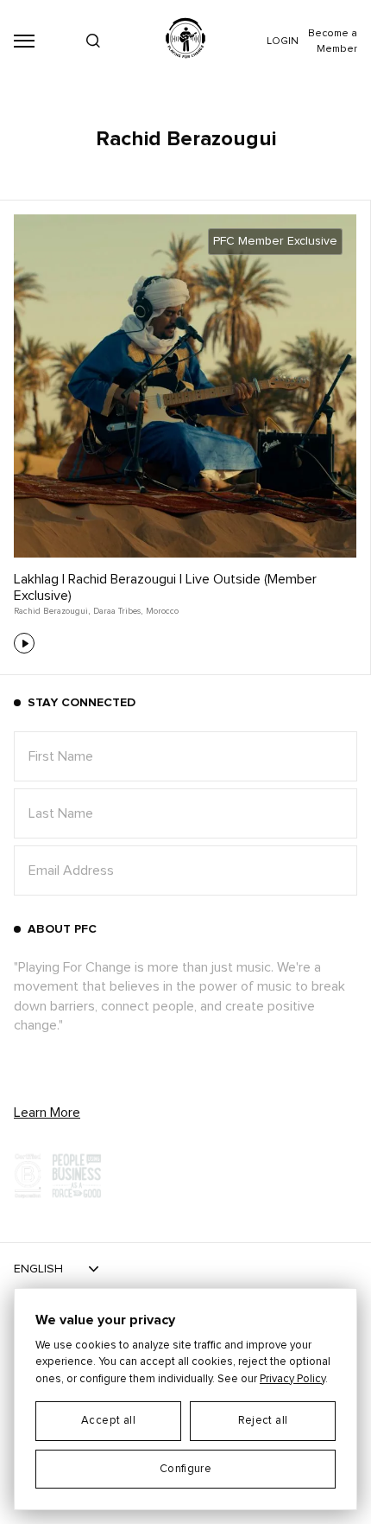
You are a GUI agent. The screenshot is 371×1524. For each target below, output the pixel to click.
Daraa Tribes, (117, 611)
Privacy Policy (292, 1379)
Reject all (263, 1420)
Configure (186, 1469)
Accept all (108, 1420)
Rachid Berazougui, (52, 611)
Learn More (47, 1112)
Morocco (162, 611)
